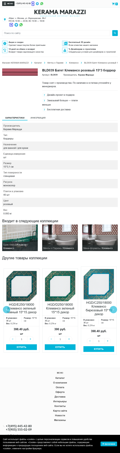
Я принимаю (108, 444)
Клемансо (74, 63)
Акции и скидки (16, 42)
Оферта (60, 392)
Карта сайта (60, 410)
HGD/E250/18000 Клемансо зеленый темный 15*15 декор (22, 308)
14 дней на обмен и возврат (22, 49)
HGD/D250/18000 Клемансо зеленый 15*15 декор (60, 308)
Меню (10, 3)
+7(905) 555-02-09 (19, 429)
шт (21, 333)
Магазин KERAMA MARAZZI (15, 63)
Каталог (38, 63)
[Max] (33, 3)
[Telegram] (37, 3)
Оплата (60, 387)
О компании (60, 382)
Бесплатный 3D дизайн (79, 42)
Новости (60, 415)
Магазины (60, 420)
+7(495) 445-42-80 (23, 3)
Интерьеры (60, 401)
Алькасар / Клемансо (15, 246)
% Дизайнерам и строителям (82, 49)
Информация (38, 118)
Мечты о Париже (55, 63)
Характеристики (14, 118)
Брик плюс (9, 244)
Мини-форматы (91, 248)
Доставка (60, 396)
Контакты (60, 406)
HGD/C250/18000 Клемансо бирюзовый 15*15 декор (99, 308)
